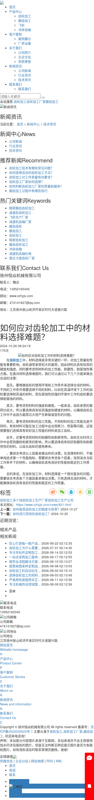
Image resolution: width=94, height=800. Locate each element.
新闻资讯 (15, 66)
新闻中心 (33, 124)
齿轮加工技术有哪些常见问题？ (31, 168)
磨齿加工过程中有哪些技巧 (28, 190)
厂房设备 (24, 43)
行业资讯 (24, 75)
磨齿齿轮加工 (18, 244)
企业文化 (24, 57)
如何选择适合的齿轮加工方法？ (31, 172)
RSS (50, 761)
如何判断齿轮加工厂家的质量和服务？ (36, 186)
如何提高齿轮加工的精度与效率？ (37, 509)
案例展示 (24, 38)
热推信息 (6, 761)
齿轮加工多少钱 (11, 500)
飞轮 (21, 25)
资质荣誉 (24, 61)
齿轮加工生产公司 (60, 500)
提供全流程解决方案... (25, 561)
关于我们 (15, 47)
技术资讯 (24, 79)
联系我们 (15, 84)
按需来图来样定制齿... (25, 566)
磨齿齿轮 (15, 226)
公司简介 (24, 52)
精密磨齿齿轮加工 (22, 208)
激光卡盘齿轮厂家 (22, 258)
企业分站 (22, 761)
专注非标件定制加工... (25, 552)
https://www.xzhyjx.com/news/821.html (43, 504)
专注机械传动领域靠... (25, 584)
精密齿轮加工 (18, 239)
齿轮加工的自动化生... (25, 570)
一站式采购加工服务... (25, 557)
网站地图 (37, 761)
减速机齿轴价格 (20, 253)
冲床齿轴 (24, 29)
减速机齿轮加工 (20, 212)
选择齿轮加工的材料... (25, 575)
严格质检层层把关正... (25, 579)
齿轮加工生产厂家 (35, 500)
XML (59, 761)
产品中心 (15, 11)
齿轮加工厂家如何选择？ (26, 181)
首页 (12, 7)
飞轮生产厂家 (18, 217)
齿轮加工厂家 (36, 101)
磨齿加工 (24, 20)
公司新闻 (24, 70)
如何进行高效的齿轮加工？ (32, 513)
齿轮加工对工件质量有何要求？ (31, 177)
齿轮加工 (24, 16)
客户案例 (15, 34)
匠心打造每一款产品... (25, 543)
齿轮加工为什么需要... (25, 547)
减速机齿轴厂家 (20, 221)
